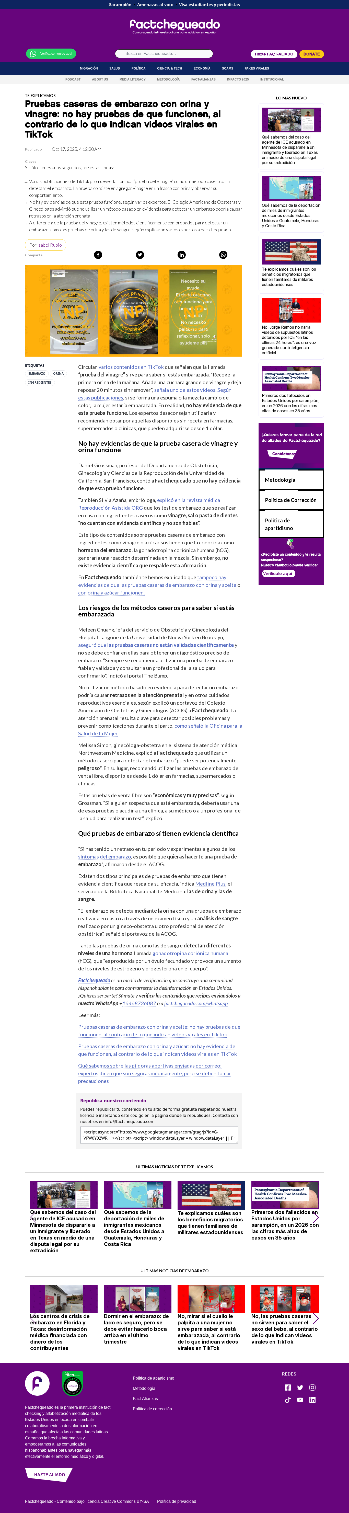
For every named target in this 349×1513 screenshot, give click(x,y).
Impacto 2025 (238, 79)
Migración (89, 68)
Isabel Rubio (49, 245)
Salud (114, 68)
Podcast (72, 79)
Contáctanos (284, 453)
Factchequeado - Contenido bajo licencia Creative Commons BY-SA (87, 1501)
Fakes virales (257, 68)
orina (58, 374)
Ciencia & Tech (169, 68)
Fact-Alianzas (203, 79)
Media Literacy (133, 79)
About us (100, 79)
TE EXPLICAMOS (40, 95)
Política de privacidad (176, 1501)
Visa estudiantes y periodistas (209, 4)
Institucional (272, 79)
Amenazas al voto (155, 4)
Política (139, 68)
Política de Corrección (291, 500)
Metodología (168, 79)
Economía (202, 68)
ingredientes (40, 383)
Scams (227, 68)
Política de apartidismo (153, 1378)
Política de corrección (152, 1409)
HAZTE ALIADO (49, 1475)
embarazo (36, 374)
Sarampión (120, 4)
